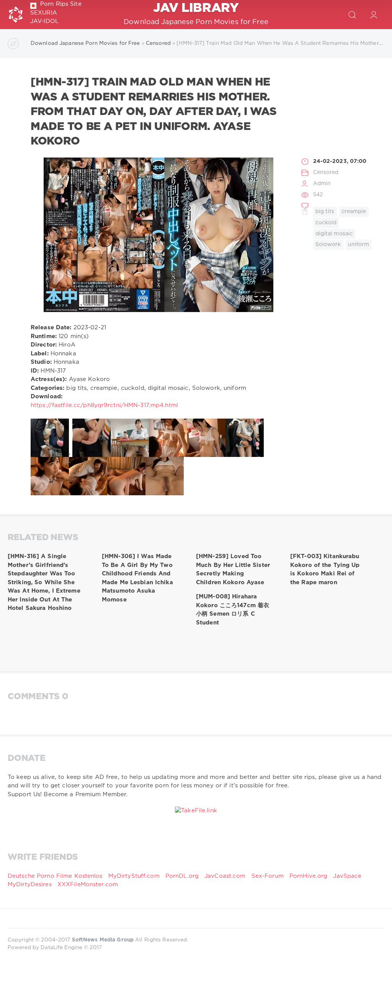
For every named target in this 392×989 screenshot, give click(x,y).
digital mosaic (334, 234)
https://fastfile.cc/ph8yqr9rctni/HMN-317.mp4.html (104, 405)
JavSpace (347, 876)
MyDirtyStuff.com (135, 876)
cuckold (326, 222)
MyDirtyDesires (30, 884)
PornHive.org (308, 876)
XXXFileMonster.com (87, 884)
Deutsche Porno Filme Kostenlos (55, 876)
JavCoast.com (224, 876)
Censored (326, 172)
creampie (353, 211)
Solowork (328, 244)
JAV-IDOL (44, 21)
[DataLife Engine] (15, 14)
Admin (322, 183)
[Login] (373, 14)
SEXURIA (43, 12)
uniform (358, 244)
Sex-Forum (268, 876)
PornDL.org (182, 876)
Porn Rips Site (61, 4)
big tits (325, 211)
